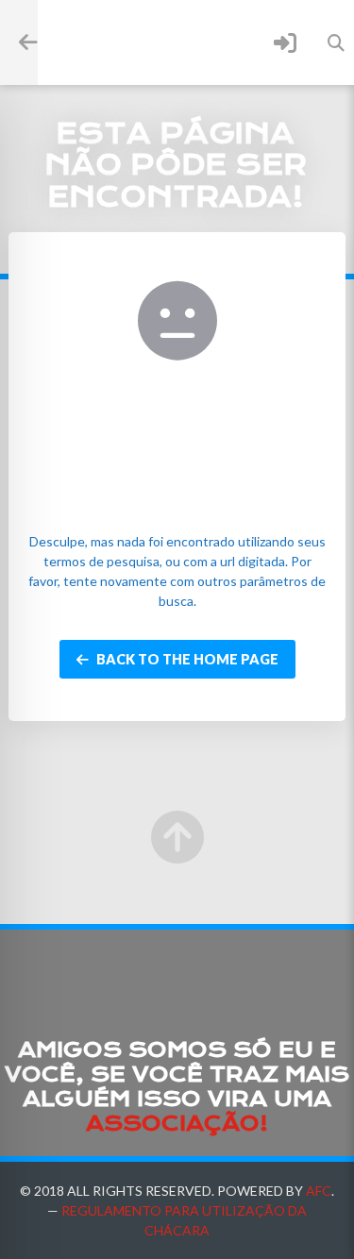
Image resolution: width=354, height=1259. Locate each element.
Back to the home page (185, 659)
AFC (318, 1191)
